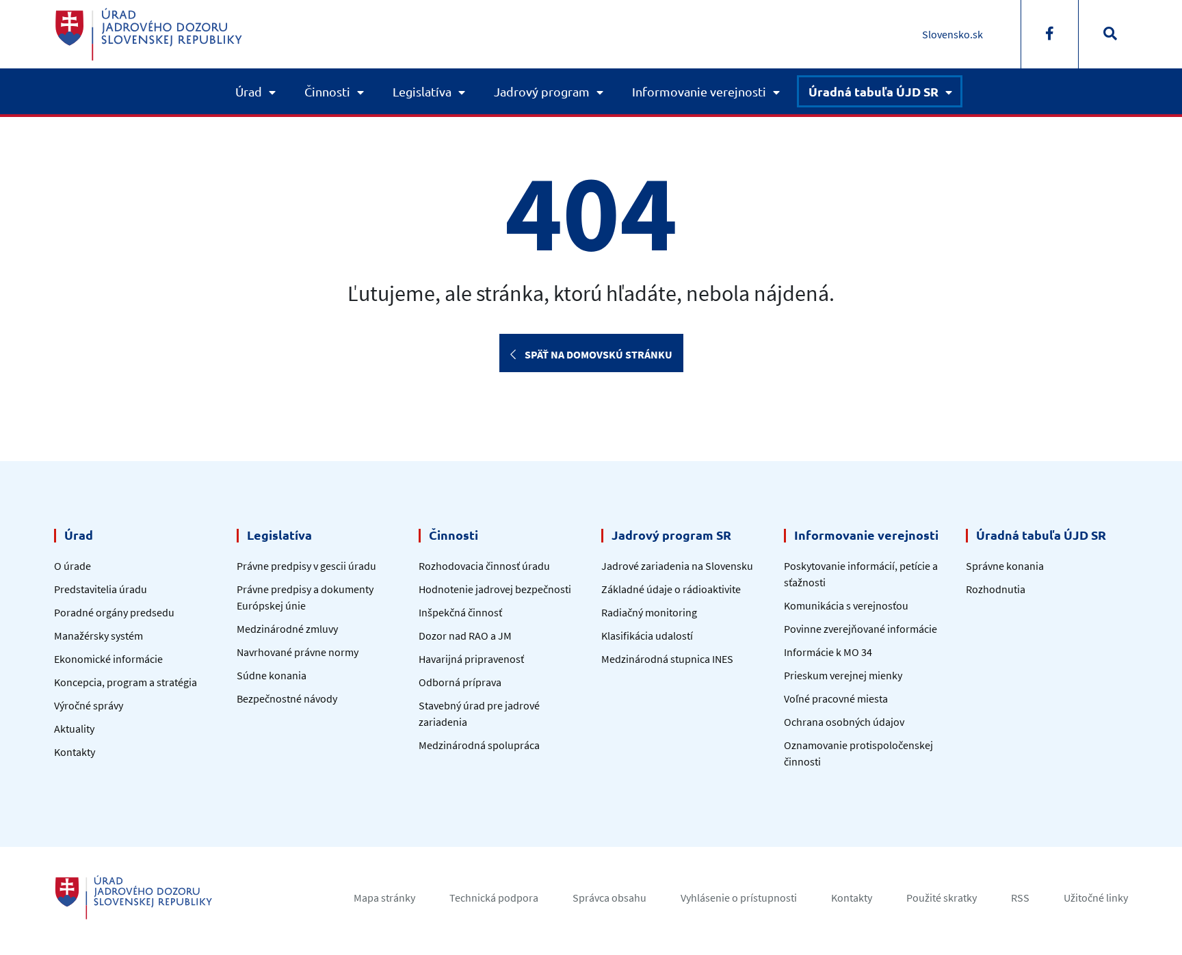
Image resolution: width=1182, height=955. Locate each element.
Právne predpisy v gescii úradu (306, 566)
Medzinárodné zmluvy (287, 629)
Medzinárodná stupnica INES (667, 659)
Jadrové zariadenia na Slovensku (677, 566)
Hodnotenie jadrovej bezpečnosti (495, 589)
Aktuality (74, 728)
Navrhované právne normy (297, 652)
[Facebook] (1049, 34)
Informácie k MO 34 (828, 652)
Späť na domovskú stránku (597, 354)
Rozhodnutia (995, 589)
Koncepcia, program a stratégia (125, 682)
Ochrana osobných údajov (844, 722)
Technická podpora (493, 897)
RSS (1020, 897)
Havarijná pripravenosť (471, 659)
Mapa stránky (384, 897)
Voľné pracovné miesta (836, 698)
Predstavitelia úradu (100, 589)
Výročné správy (88, 705)
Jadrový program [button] (542, 91)
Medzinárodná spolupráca (479, 745)
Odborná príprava (460, 682)
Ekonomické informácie (108, 659)
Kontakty (74, 752)
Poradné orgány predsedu (114, 612)
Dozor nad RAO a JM (465, 635)
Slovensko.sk (952, 34)
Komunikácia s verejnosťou (846, 605)
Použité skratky (941, 897)
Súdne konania (271, 675)
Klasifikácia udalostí (647, 635)
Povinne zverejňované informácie (860, 629)
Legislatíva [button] (422, 91)
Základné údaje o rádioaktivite (671, 589)
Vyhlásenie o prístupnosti (739, 897)
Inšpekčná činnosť (460, 612)
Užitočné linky (1096, 897)
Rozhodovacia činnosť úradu (484, 566)
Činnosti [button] (327, 91)
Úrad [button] (248, 91)
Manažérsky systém (98, 635)
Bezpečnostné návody (287, 698)
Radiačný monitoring (649, 612)
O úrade (72, 566)
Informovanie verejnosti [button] (699, 91)
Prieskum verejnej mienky (843, 675)
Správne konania (1005, 566)
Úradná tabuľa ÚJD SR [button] (873, 91)
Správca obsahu (609, 897)
